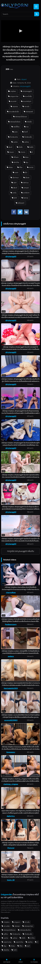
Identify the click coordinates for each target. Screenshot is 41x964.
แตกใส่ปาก (26, 193)
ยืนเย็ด (31, 147)
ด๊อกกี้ (26, 132)
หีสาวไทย (16, 162)
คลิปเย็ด (29, 122)
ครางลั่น (26, 106)
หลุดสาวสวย (7, 942)
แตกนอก (26, 188)
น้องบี (10, 147)
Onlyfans (7, 922)
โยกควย (25, 198)
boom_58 (10, 880)
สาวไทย (32, 938)
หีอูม (27, 162)
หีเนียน (11, 167)
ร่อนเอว (11, 152)
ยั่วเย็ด (21, 147)
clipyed (23, 79)
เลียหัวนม (26, 182)
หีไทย (20, 167)
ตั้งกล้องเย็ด (28, 137)
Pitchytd (10, 848)
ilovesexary (10, 752)
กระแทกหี (13, 101)
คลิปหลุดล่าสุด (28, 926)
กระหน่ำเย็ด (28, 96)
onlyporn (17, 922)
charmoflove (11, 592)
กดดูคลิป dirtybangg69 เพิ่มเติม (20, 551)
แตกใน (14, 193)
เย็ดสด (27, 177)
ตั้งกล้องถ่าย (14, 137)
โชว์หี (15, 198)
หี (32, 152)
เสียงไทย (6, 950)
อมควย (31, 167)
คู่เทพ (15, 132)
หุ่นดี (28, 946)
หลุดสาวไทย (19, 942)
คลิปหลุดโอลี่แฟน (15, 122)
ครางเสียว (7, 926)
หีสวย (26, 157)
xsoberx (11, 656)
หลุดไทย (30, 942)
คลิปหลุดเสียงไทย (25, 930)
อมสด (16, 172)
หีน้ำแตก (15, 157)
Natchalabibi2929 (11, 688)
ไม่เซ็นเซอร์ (21, 203)
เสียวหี (15, 188)
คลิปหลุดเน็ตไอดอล (21, 116)
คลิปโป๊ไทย (16, 127)
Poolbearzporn (11, 624)
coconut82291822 (10, 720)
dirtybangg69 (25, 86)
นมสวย (15, 142)
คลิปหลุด (17, 926)
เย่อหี (14, 182)
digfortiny (11, 816)
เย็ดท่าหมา (15, 177)
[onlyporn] (17, 6)
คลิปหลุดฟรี (29, 111)
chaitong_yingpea (10, 784)
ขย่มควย (15, 106)
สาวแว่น (22, 152)
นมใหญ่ (26, 142)
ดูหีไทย (6, 934)
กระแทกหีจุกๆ (27, 101)
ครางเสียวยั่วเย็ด (14, 111)
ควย (27, 127)
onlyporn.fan (14, 96)
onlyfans (13, 91)
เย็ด (26, 172)
